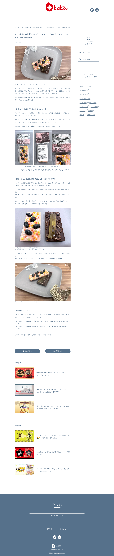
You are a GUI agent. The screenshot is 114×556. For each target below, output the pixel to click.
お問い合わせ (64, 529)
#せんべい (82, 110)
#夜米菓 (90, 110)
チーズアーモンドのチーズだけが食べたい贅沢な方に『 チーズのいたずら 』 (53, 470)
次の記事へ (57, 351)
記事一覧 (49, 529)
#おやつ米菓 (26, 335)
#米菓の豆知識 (91, 114)
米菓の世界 (86, 59)
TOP (16, 27)
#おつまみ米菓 (84, 90)
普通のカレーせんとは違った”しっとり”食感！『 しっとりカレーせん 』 (53, 374)
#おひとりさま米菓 (85, 98)
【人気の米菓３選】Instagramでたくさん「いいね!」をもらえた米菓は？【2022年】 (52, 391)
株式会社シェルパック (59, 553)
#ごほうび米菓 (47, 335)
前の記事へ (28, 351)
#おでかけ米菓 (84, 94)
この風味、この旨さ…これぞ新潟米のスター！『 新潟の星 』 (53, 453)
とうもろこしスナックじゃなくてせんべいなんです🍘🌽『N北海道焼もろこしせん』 (53, 437)
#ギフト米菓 (36, 335)
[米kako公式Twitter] (92, 10)
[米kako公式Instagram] (97, 10)
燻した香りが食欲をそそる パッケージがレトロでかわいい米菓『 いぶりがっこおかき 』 (53, 407)
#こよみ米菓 (94, 106)
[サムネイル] (24, 373)
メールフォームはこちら (57, 515)
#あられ (18, 335)
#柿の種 (82, 114)
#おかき (89, 86)
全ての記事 (21, 27)
